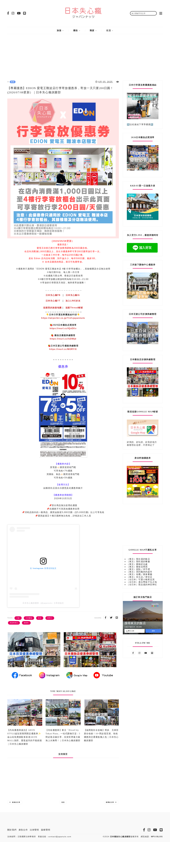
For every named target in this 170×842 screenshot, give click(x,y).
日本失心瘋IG (73, 295)
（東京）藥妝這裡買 (137, 567)
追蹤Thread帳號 (74, 307)
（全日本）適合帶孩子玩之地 (142, 582)
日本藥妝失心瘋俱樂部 (120, 836)
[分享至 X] (111, 617)
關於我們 (12, 830)
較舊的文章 (110, 802)
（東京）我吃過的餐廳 (138, 561)
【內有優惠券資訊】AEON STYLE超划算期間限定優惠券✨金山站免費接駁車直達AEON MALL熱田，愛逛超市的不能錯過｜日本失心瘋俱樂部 (24, 737)
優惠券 (26, 623)
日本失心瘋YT (53, 301)
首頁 (63, 802)
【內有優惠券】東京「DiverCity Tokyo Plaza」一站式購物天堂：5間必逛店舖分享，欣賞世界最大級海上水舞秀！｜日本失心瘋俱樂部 (63, 735)
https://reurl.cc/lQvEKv (63, 328)
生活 (108, 30)
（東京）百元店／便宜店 (139, 577)
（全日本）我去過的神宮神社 (142, 584)
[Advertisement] (85, 55)
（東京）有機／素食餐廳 (139, 574)
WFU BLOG (157, 836)
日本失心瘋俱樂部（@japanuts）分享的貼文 (43, 603)
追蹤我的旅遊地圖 (52, 307)
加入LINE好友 (73, 301)
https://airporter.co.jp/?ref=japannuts (63, 318)
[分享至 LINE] (117, 617)
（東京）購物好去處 (137, 564)
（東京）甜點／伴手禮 (138, 569)
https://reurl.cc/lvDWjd (63, 339)
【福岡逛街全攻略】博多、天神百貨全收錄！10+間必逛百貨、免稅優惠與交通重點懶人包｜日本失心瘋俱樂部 (101, 735)
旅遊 (59, 30)
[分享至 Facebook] (105, 617)
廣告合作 (23, 830)
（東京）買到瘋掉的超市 (139, 572)
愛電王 (49, 618)
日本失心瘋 (53, 295)
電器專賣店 (14, 623)
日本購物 (29, 618)
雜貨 (92, 30)
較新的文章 (16, 802)
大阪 (18, 618)
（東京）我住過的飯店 (138, 559)
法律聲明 (34, 830)
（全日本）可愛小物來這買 (141, 579)
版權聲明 (45, 830)
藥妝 (75, 30)
